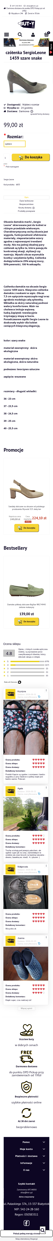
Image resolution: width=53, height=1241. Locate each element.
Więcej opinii (26, 1008)
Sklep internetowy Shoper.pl (26, 1239)
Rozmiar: (13, 136)
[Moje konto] (33, 34)
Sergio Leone (9, 179)
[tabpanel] (26, 325)
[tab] (26, 197)
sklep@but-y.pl (32, 6)
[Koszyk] (46, 34)
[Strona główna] (26, 24)
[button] (6, 34)
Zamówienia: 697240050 (26, 1189)
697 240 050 (17, 6)
